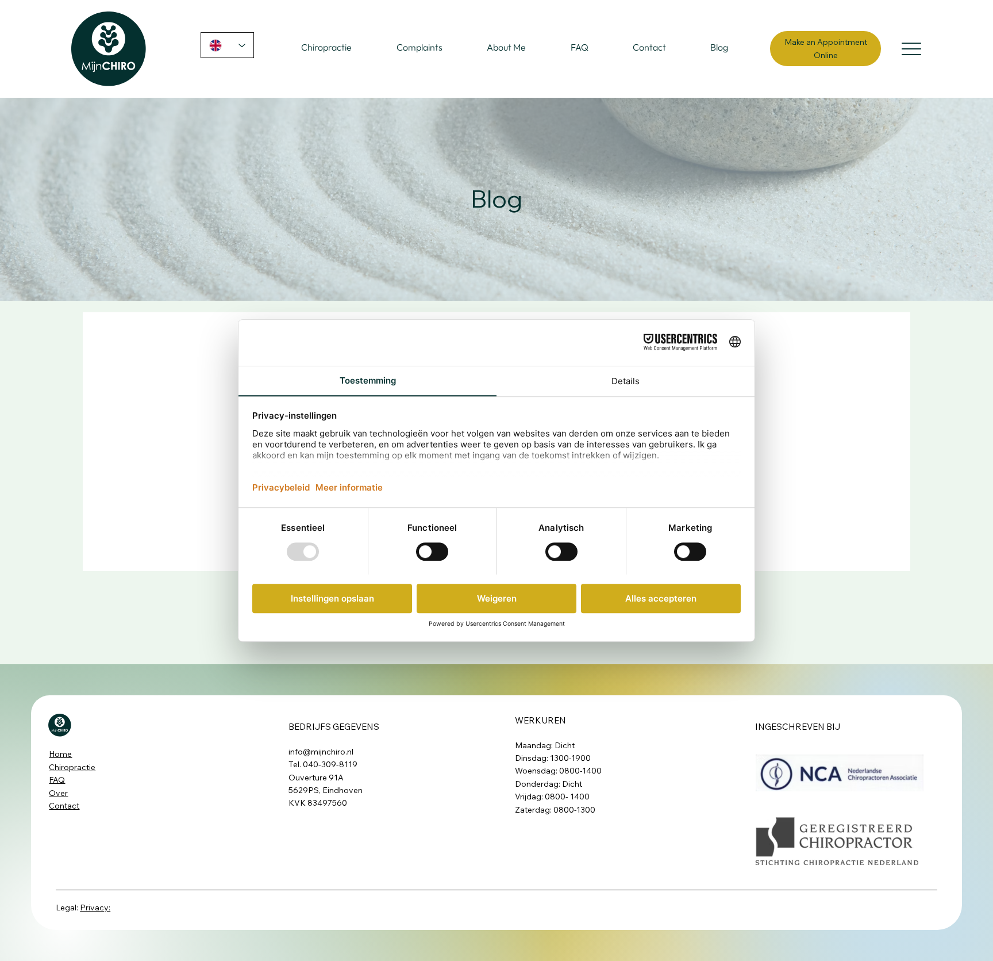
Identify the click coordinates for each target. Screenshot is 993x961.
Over (58, 793)
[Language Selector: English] (227, 45)
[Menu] (911, 49)
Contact (64, 806)
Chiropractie (72, 767)
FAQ (57, 780)
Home (60, 754)
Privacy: (95, 907)
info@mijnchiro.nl (320, 751)
